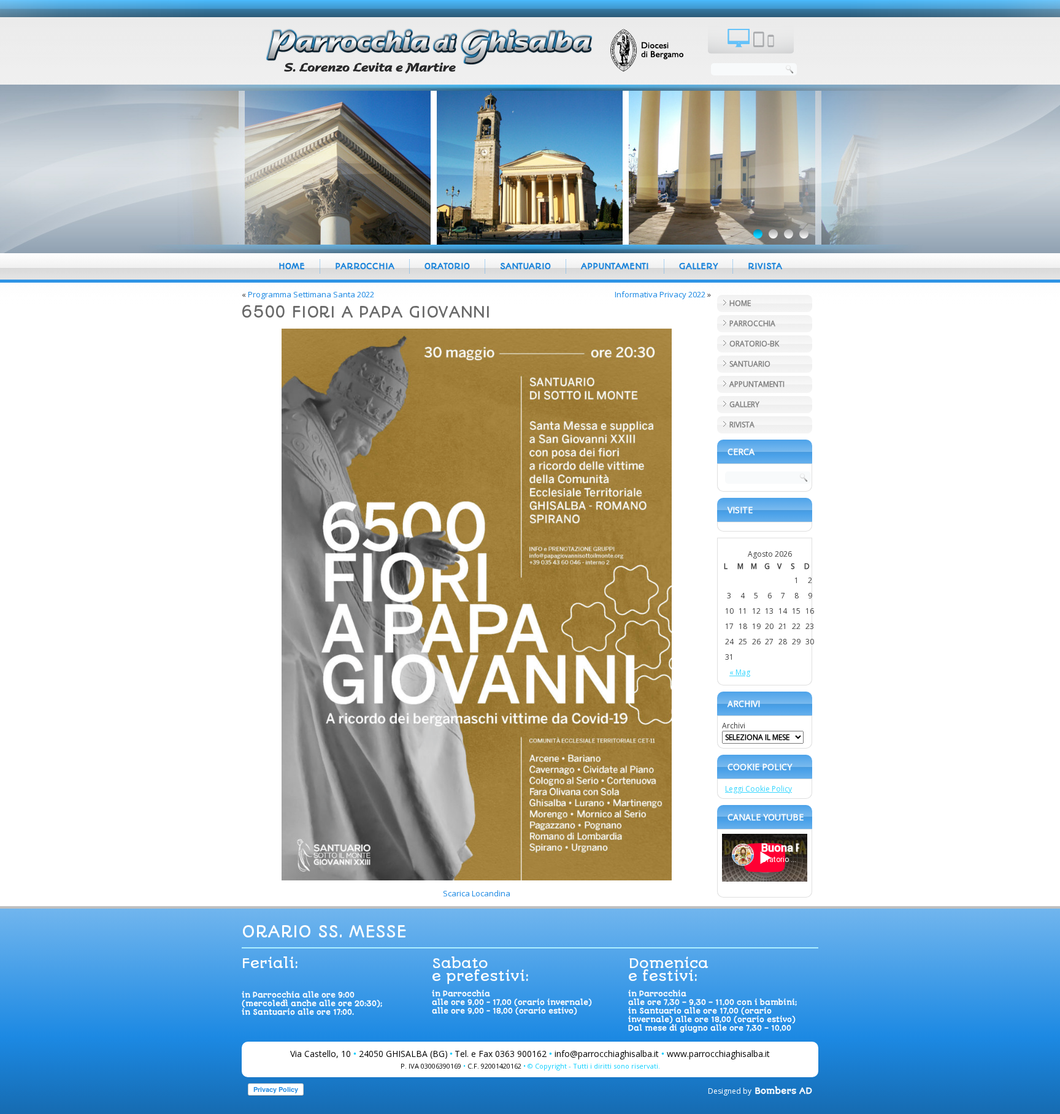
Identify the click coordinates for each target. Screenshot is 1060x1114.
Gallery (698, 266)
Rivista (765, 266)
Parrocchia (364, 266)
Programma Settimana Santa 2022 (311, 294)
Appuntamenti (615, 266)
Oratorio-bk (754, 343)
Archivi (733, 725)
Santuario (525, 266)
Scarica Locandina (476, 893)
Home (291, 266)
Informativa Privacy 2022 (660, 294)
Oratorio (447, 266)
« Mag (739, 672)
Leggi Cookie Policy (758, 789)
